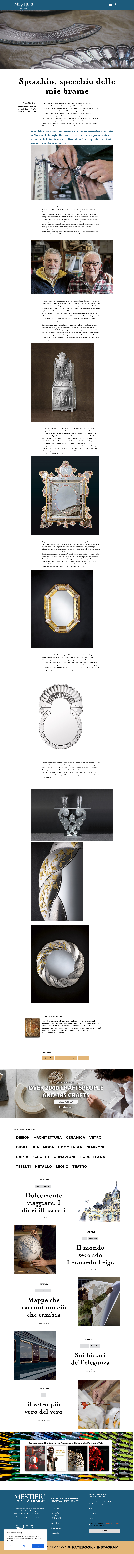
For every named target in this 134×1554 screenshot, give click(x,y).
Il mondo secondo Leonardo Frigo (90, 1255)
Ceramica (75, 1137)
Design (23, 1137)
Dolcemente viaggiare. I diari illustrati (44, 1203)
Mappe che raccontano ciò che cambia (43, 1307)
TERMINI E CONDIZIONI (97, 1496)
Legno (62, 1166)
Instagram (107, 1547)
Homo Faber (70, 1147)
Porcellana (92, 1157)
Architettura (48, 1137)
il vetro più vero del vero (44, 1408)
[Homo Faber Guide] (67, 1093)
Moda (48, 1147)
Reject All (25, 1546)
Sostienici (56, 1528)
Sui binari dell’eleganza (90, 1359)
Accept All (38, 1546)
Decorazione (46, 1186)
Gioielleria (27, 1147)
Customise (13, 1546)
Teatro (79, 1166)
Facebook (82, 1547)
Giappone (95, 1147)
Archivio (55, 1523)
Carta (22, 1157)
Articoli (55, 1513)
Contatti (55, 1533)
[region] (25, 1539)
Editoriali (56, 1518)
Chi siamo (56, 1508)
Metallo (43, 1166)
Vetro (95, 1137)
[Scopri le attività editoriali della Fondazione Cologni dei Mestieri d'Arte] (67, 1456)
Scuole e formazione (54, 1157)
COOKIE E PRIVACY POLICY (98, 1494)
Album (54, 1515)
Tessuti (23, 1166)
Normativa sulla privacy (111, 1523)
